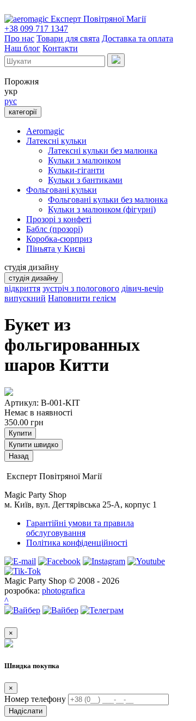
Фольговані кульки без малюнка (108, 199)
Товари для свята (68, 38)
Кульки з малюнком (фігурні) (102, 209)
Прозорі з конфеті (58, 219)
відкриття (22, 288)
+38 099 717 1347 (36, 28)
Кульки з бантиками (85, 180)
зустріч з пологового (80, 288)
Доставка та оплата (137, 38)
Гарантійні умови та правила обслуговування (80, 527)
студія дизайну (33, 278)
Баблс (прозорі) (54, 229)
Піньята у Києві (55, 248)
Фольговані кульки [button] (61, 189)
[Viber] (22, 610)
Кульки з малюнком (84, 160)
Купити (20, 433)
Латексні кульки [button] (56, 140)
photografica (63, 590)
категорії (23, 112)
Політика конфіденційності (76, 542)
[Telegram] (102, 610)
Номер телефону (35, 699)
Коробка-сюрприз (59, 238)
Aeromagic (45, 131)
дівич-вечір (142, 288)
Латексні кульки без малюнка (102, 150)
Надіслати (25, 711)
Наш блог (22, 48)
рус (10, 101)
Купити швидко (33, 445)
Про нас (19, 38)
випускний (25, 298)
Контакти (60, 48)
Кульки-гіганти (76, 170)
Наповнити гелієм (82, 298)
